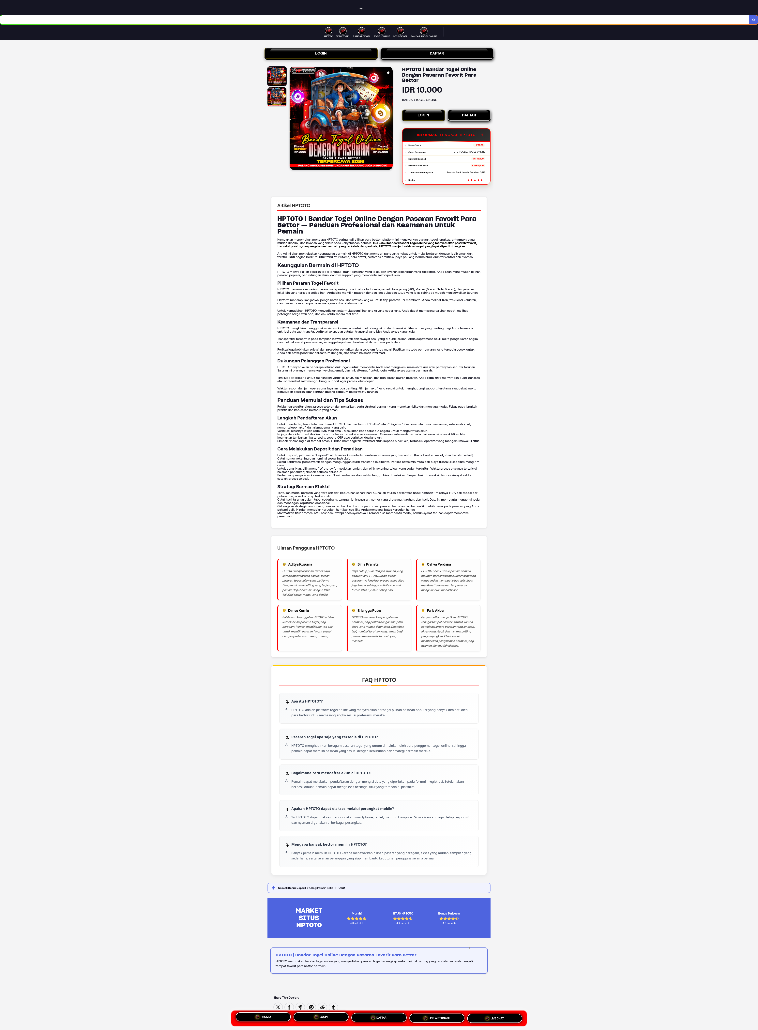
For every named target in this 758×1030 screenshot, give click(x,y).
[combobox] (375, 19)
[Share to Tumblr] (333, 1007)
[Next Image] (389, 118)
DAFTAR (437, 53)
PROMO (266, 1018)
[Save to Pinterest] (311, 1007)
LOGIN (321, 53)
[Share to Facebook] (289, 1007)
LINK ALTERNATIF (439, 1017)
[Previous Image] (293, 118)
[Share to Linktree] (300, 1007)
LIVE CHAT (497, 1016)
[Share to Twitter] (278, 1007)
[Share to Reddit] (322, 1007)
